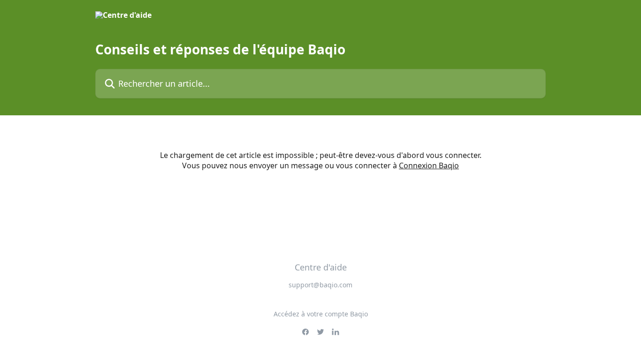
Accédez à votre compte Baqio (321, 313)
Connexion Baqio (429, 165)
